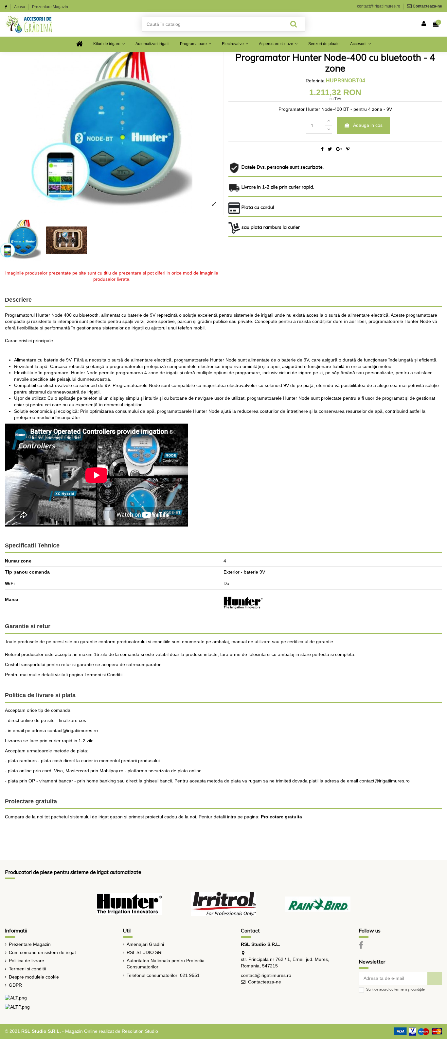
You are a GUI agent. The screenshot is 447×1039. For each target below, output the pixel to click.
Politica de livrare (26, 960)
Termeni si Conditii (103, 674)
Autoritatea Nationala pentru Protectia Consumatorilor (166, 964)
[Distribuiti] (322, 149)
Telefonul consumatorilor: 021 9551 (163, 975)
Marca (11, 599)
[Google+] (339, 149)
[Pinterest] (347, 149)
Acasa (20, 7)
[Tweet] (330, 149)
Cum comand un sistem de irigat (42, 952)
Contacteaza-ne (427, 6)
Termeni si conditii (27, 968)
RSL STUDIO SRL (145, 952)
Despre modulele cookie (34, 977)
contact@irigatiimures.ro (378, 6)
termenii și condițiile (409, 989)
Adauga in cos (368, 125)
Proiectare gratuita (281, 816)
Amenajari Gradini (145, 944)
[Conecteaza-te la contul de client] (424, 24)
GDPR (15, 985)
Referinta (315, 80)
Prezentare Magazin (50, 7)
